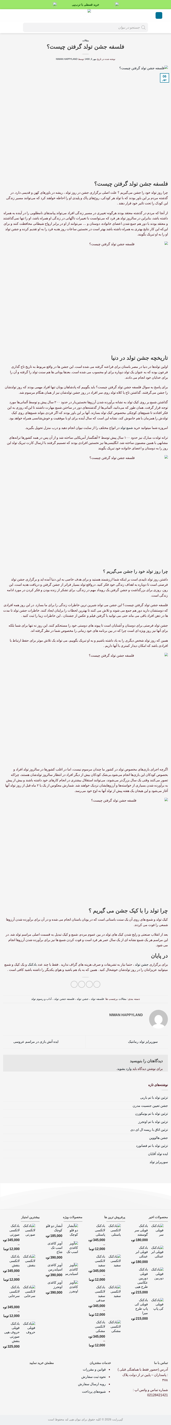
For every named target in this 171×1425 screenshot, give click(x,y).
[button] (159, 15)
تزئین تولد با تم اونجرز (153, 1121)
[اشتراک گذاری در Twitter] (81, 984)
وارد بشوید (124, 1069)
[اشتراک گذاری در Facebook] (89, 984)
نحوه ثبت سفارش (93, 1377)
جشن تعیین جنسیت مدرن (150, 1105)
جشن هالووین (158, 1138)
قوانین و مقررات (95, 1369)
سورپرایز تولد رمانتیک (143, 1041)
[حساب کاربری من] (17, 15)
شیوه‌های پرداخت (94, 1391)
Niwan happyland (67, 59)
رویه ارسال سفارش (92, 1384)
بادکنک (32, 964)
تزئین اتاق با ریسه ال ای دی (149, 1129)
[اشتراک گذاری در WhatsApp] (96, 984)
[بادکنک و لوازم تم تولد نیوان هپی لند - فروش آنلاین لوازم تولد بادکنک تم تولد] (85, 15)
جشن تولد (141, 964)
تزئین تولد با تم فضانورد (152, 1145)
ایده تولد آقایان (158, 1154)
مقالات (85, 40)
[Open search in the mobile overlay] (85, 27)
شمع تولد (126, 428)
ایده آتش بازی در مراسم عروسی (35, 1041)
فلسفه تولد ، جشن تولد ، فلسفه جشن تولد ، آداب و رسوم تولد (67, 998)
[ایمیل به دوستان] (74, 984)
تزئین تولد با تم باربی (154, 1097)
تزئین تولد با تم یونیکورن (151, 1113)
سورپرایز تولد (159, 1162)
